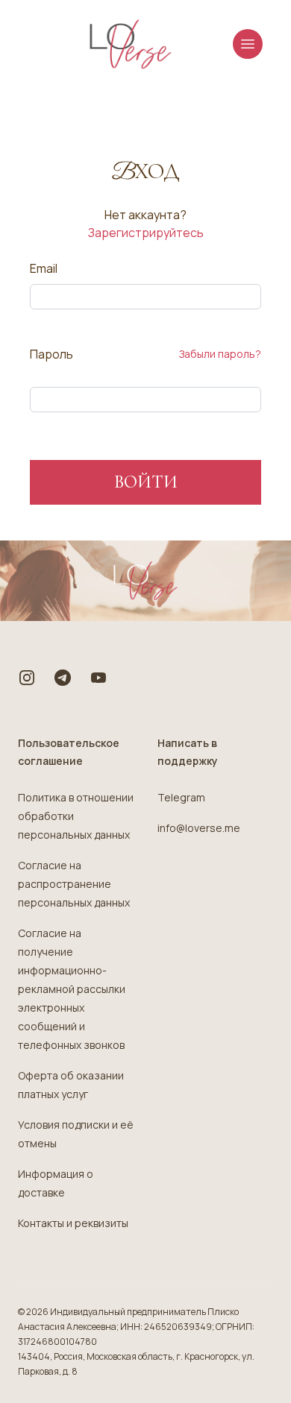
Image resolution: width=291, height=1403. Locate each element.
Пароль (51, 354)
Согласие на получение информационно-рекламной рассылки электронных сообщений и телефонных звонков (71, 989)
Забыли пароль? (220, 354)
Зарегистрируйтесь (146, 232)
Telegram (181, 797)
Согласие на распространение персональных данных (74, 883)
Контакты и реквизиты (73, 1223)
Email (43, 268)
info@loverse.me (198, 828)
